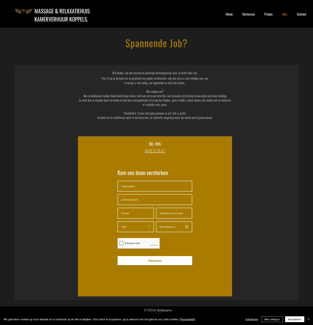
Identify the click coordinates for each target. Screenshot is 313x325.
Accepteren (294, 319)
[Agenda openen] (186, 226)
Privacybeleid (187, 319)
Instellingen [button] (251, 319)
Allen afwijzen (272, 319)
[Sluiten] (308, 319)
